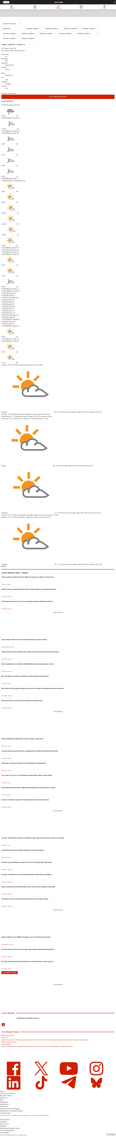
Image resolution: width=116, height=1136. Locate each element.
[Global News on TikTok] (41, 1089)
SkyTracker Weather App (58, 97)
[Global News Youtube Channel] (69, 1075)
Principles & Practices (7, 1093)
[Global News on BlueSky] (96, 1089)
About (2, 1091)
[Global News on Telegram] (69, 1089)
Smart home (4, 1106)
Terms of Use (4, 1124)
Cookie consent (5, 1113)
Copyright (3, 1122)
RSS (1, 1100)
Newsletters (4, 1102)
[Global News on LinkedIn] (14, 1089)
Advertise (3, 1126)
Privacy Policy (5, 1119)
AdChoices (112, 1134)
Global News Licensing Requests (11, 1111)
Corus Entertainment (7, 1130)
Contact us (3, 1098)
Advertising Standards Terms (10, 1128)
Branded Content (6, 1095)
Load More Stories (8, 973)
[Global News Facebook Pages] (14, 1075)
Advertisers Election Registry (10, 1109)
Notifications (4, 1104)
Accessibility (4, 1133)
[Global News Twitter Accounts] (41, 1075)
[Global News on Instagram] (96, 1075)
